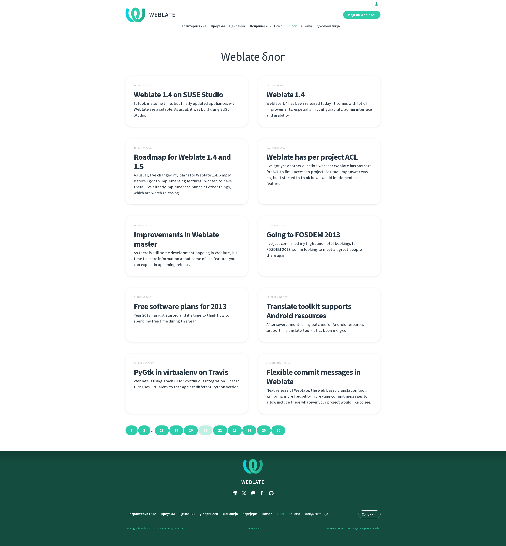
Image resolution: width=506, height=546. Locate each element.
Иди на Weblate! (361, 14)
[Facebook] (262, 493)
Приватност (345, 528)
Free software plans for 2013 (180, 306)
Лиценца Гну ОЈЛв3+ (170, 528)
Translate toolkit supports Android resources (308, 311)
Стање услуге (253, 528)
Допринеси (259, 26)
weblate (252, 482)
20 (191, 430)
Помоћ (279, 26)
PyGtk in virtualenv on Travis (181, 372)
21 (205, 430)
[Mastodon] (253, 493)
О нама (306, 26)
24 (249, 430)
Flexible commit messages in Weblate (313, 377)
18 (162, 430)
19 (176, 430)
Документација (328, 26)
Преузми (218, 26)
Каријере (250, 513)
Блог (293, 26)
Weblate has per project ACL (312, 157)
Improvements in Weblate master (176, 239)
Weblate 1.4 (285, 94)
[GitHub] (271, 493)
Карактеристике (193, 26)
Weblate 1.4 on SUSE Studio (178, 94)
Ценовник (237, 26)
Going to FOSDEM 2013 (303, 234)
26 (278, 430)
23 (235, 430)
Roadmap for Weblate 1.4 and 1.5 (182, 162)
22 (220, 430)
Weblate (162, 15)
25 (264, 430)
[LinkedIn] (235, 493)
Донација (230, 513)
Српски (367, 514)
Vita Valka (374, 528)
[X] (244, 493)
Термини (331, 528)
